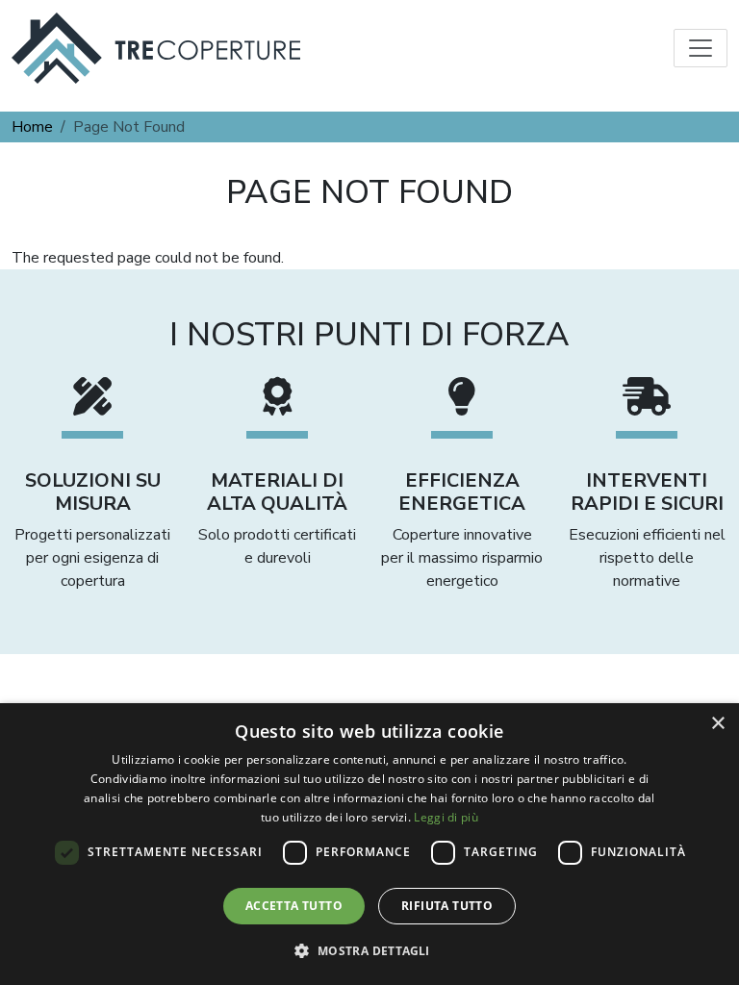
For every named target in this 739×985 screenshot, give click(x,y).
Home (32, 127)
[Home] (156, 48)
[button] (369, 950)
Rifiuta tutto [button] (447, 905)
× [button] (717, 724)
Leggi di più (446, 817)
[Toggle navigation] (700, 48)
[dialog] (369, 844)
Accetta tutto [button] (294, 905)
